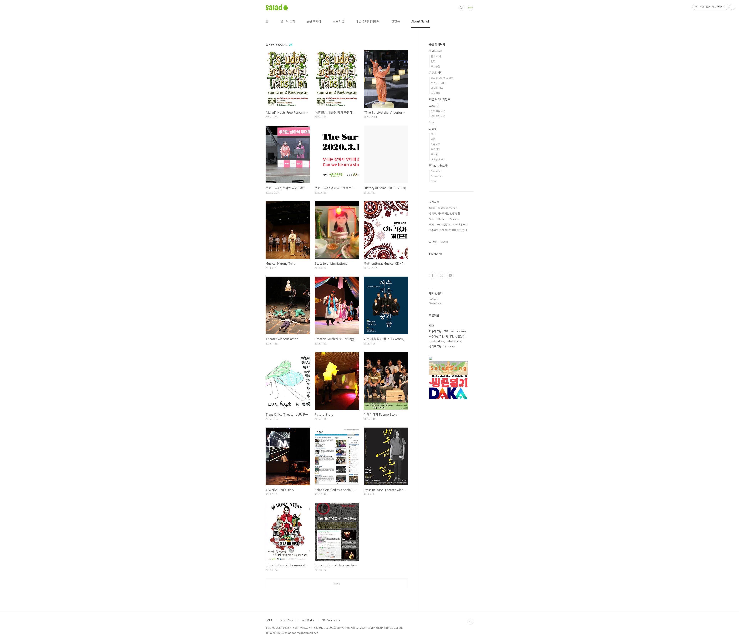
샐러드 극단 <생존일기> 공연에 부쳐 (448, 224)
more (336, 583)
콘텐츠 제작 (435, 72)
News (434, 181)
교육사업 (338, 21)
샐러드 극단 (435, 346)
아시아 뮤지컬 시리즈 (442, 78)
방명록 (395, 21)
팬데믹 (449, 336)
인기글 (444, 242)
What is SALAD (438, 165)
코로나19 (448, 331)
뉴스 (431, 122)
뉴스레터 (435, 149)
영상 (433, 134)
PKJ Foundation (331, 620)
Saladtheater (453, 341)
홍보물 (434, 154)
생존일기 (460, 336)
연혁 (433, 61)
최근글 (433, 242)
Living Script (438, 159)
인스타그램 (441, 275)
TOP (470, 622)
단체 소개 (436, 56)
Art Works (308, 620)
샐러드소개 (435, 51)
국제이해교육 (438, 116)
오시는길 (435, 66)
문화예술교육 (438, 111)
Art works (436, 176)
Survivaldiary (436, 341)
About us (436, 171)
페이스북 (432, 275)
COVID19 (461, 331)
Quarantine (450, 346)
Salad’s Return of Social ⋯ (444, 219)
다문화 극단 (435, 331)
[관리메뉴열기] (732, 7)
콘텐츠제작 (314, 21)
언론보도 (435, 144)
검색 (461, 8)
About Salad (420, 21)
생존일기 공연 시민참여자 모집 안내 (448, 230)
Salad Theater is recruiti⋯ (444, 208)
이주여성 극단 (436, 336)
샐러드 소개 (287, 21)
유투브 (450, 275)
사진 (433, 139)
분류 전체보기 (437, 44)
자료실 (433, 129)
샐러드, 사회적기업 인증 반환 (444, 213)
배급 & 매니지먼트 (368, 21)
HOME (269, 620)
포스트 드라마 (438, 83)
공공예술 (435, 93)
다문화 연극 (437, 88)
